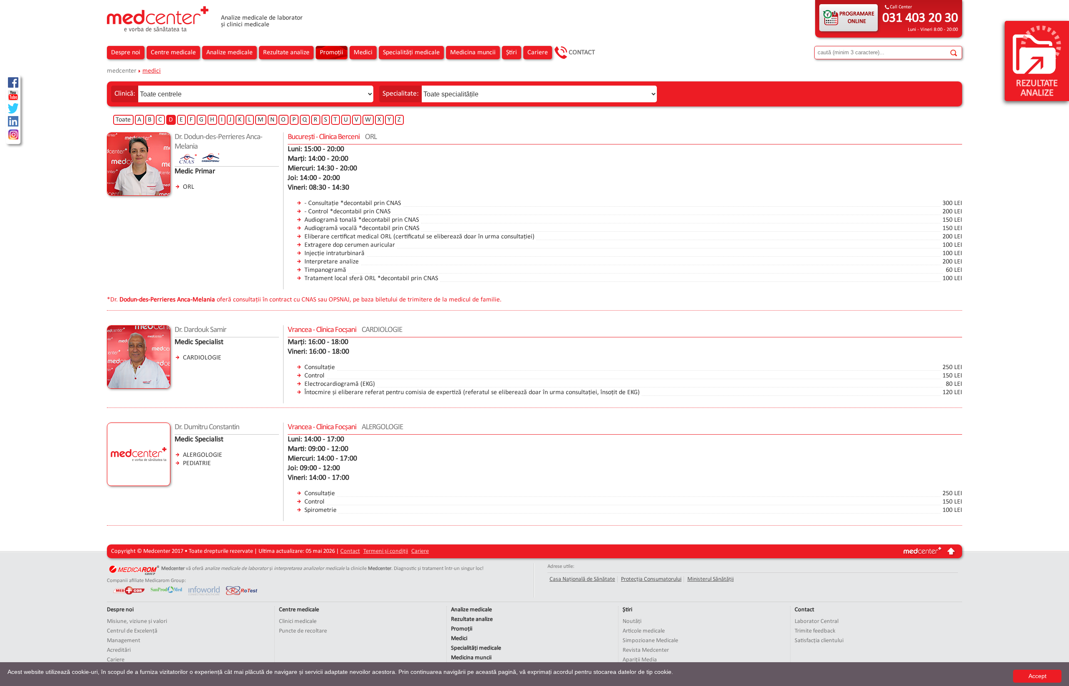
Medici (363, 52)
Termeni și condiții (385, 551)
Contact (582, 52)
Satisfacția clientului (819, 641)
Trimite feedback (815, 631)
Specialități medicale (411, 52)
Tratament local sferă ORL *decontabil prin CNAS (371, 278)
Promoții (331, 52)
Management (123, 641)
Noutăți (632, 621)
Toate (123, 119)
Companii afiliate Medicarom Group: (146, 580)
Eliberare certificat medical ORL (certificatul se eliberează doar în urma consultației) (419, 236)
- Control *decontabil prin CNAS (347, 211)
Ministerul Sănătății (710, 579)
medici (151, 71)
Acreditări (119, 650)
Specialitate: (401, 93)
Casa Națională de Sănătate (582, 579)
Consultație (319, 367)
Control (314, 375)
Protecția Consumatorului (651, 579)
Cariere (537, 52)
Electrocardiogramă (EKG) (339, 384)
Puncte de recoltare (303, 631)
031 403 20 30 (920, 18)
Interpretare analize (331, 261)
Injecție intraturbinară (334, 253)
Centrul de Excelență (132, 631)
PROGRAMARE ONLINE (856, 18)
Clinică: (124, 93)
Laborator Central (816, 621)
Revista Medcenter (646, 650)
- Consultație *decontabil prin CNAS (352, 203)
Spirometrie (320, 510)
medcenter (122, 71)
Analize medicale (229, 52)
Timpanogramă (325, 270)
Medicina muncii (473, 52)
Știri (511, 52)
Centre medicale (173, 52)
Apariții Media (640, 660)
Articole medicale (644, 631)
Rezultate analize (286, 52)
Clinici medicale (298, 621)
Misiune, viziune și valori (137, 621)
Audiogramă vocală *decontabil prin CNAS (361, 228)
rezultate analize (1037, 88)
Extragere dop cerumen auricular (349, 245)
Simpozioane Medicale (650, 641)
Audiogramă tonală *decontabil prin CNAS (361, 220)
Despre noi (125, 52)
